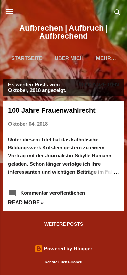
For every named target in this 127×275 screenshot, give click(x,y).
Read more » (26, 202)
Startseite (26, 58)
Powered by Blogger (67, 248)
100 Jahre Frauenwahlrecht (52, 110)
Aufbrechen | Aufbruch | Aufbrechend (63, 32)
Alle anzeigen (98, 84)
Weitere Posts (63, 224)
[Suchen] (117, 13)
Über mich (69, 58)
